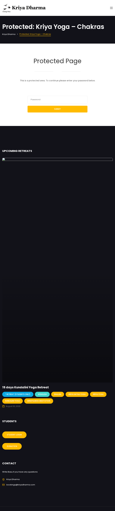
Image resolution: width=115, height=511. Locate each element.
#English (42, 394)
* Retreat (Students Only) (17, 394)
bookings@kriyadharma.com (20, 484)
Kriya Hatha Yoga (77, 394)
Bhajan (57, 394)
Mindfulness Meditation (38, 401)
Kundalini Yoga (12, 401)
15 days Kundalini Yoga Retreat (25, 387)
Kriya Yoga (98, 394)
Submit (57, 109)
